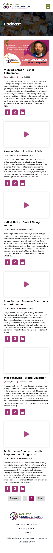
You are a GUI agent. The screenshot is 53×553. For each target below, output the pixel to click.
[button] (48, 6)
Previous (14, 498)
